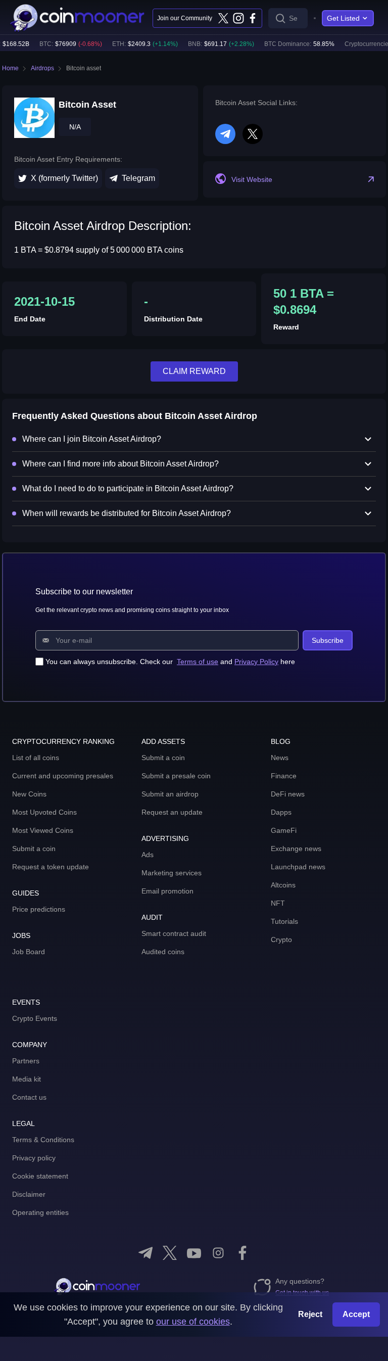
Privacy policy (34, 1158)
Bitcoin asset (83, 68)
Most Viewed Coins (42, 830)
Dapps (281, 812)
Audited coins (162, 952)
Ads (147, 855)
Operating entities (40, 1212)
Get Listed (343, 18)
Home (10, 68)
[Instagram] (238, 18)
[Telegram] (145, 1253)
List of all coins (35, 758)
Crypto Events (34, 1018)
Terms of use (197, 662)
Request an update (172, 812)
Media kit (26, 1079)
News (279, 758)
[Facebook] (253, 18)
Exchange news (296, 848)
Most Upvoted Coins (44, 812)
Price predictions (38, 909)
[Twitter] (223, 18)
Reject (310, 1314)
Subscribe (328, 640)
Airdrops (42, 68)
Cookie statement (40, 1176)
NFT (278, 903)
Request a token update (50, 867)
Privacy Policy (256, 662)
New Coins (29, 794)
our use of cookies (193, 1322)
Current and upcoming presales (62, 776)
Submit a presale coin (176, 776)
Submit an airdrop (170, 794)
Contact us (29, 1097)
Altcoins (283, 885)
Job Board (28, 952)
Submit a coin (34, 848)
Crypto (281, 939)
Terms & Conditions (43, 1140)
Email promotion (167, 891)
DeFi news (288, 794)
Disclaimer (28, 1194)
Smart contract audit (173, 933)
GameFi (284, 830)
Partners (25, 1061)
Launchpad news (298, 867)
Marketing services (171, 873)
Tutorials (284, 921)
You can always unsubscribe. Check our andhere (170, 662)
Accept (356, 1314)
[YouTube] (194, 1253)
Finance (284, 776)
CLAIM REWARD (194, 371)
